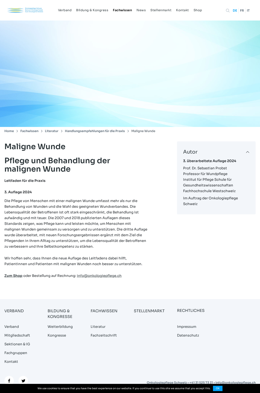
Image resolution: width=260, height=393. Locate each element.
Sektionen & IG (17, 344)
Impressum (186, 327)
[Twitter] (23, 380)
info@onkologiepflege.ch (99, 276)
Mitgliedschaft (17, 335)
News (141, 10)
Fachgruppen (15, 353)
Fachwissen (122, 10)
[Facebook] (9, 380)
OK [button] (218, 388)
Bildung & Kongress (92, 10)
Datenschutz (188, 335)
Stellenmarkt (160, 10)
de (235, 11)
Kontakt (182, 10)
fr (242, 11)
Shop (198, 10)
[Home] (25, 10)
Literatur (98, 327)
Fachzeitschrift (104, 335)
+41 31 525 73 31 (201, 383)
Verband (65, 10)
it (248, 11)
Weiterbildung (60, 327)
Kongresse (57, 335)
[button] (228, 11)
